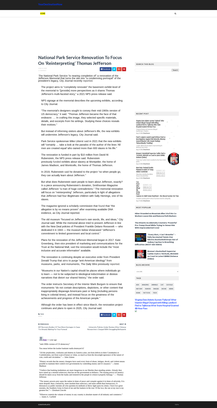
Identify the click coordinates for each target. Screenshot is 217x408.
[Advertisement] (82, 37)
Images (156, 289)
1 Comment (42, 70)
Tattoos (146, 293)
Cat (162, 284)
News (40, 316)
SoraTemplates (44, 404)
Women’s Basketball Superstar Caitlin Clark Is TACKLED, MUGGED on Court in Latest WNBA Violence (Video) (150, 155)
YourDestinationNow (50, 4)
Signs (138, 293)
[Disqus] (82, 367)
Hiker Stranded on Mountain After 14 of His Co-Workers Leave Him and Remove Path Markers (156, 214)
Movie (164, 289)
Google (169, 284)
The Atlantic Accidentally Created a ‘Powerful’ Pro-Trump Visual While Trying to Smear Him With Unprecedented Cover (156, 225)
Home (42, 13)
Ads (137, 284)
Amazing (145, 284)
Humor (148, 289)
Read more (147, 133)
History (139, 289)
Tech (155, 293)
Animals (155, 284)
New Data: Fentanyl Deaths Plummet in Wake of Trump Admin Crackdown (144, 170)
